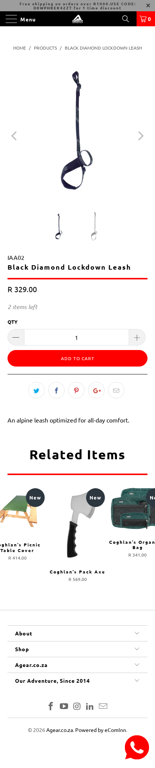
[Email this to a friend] (116, 390)
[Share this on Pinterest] (76, 390)
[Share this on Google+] (96, 390)
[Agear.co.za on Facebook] (51, 707)
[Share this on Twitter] (36, 390)
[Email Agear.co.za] (103, 707)
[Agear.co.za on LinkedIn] (90, 707)
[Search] (128, 18)
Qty (13, 321)
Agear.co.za (59, 729)
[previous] (15, 135)
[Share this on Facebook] (56, 390)
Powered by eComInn (100, 729)
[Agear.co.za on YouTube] (64, 707)
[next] (140, 135)
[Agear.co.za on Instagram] (77, 707)
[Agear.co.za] (77, 18)
